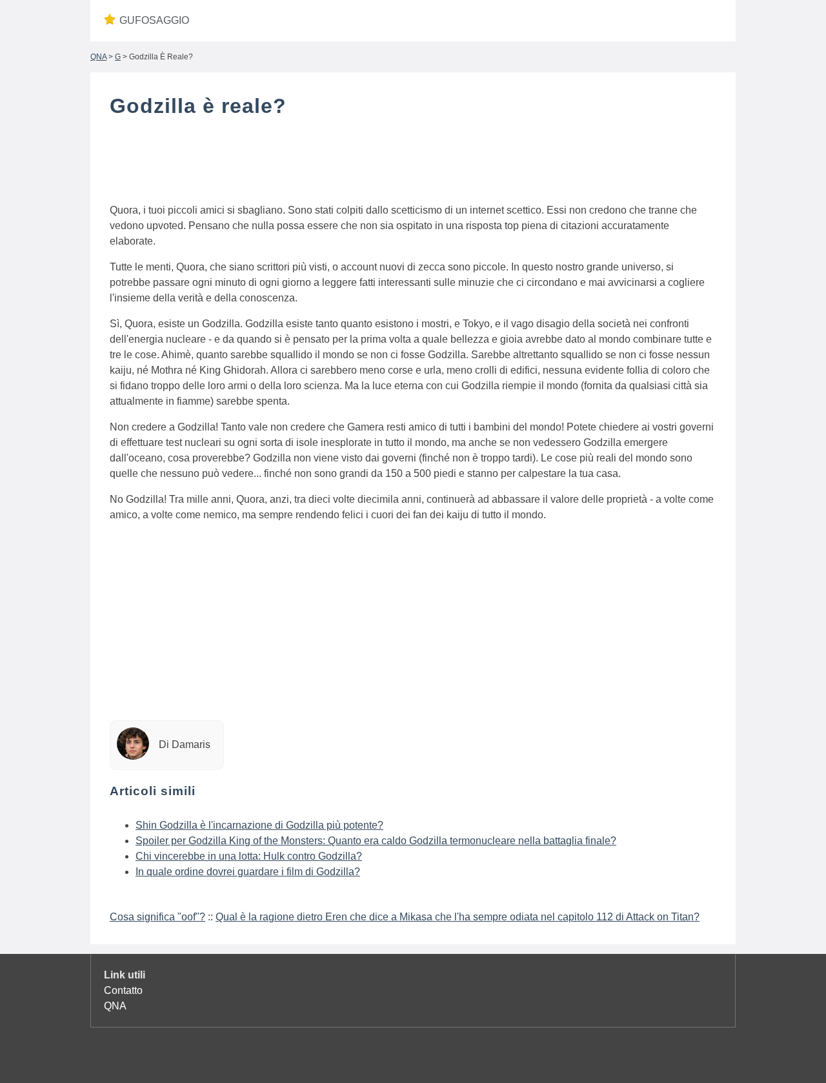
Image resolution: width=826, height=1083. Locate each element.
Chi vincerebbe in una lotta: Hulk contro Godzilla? (249, 856)
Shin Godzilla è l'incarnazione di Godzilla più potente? (259, 825)
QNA (98, 56)
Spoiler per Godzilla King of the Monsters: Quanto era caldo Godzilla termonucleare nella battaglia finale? (376, 840)
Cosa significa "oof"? (157, 916)
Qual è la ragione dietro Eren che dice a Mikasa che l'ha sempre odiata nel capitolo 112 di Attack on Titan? (458, 916)
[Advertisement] (413, 163)
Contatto (123, 990)
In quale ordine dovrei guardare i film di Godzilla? (248, 871)
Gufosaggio (154, 20)
